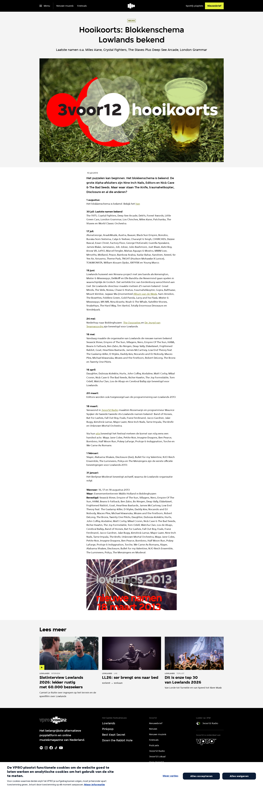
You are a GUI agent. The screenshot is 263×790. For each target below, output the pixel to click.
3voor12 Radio (109, 410)
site (98, 433)
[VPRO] (206, 742)
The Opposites (132, 322)
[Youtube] (61, 748)
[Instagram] (46, 748)
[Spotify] (41, 748)
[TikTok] (56, 748)
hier (138, 203)
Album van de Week (145, 293)
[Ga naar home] (131, 6)
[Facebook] (51, 748)
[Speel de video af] (131, 585)
